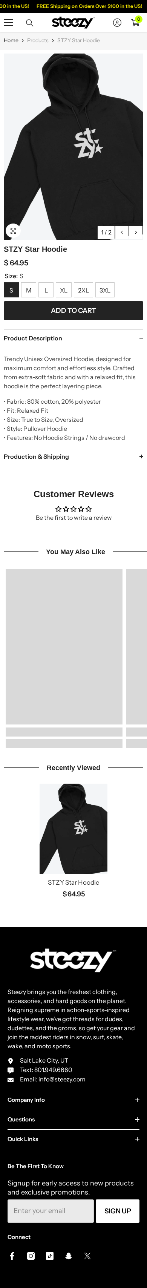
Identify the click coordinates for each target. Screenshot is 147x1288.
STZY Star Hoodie (74, 882)
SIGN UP (117, 1211)
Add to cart (73, 310)
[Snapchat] (68, 1256)
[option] (73, 146)
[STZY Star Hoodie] (73, 829)
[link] (64, 732)
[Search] (29, 23)
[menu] (8, 22)
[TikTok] (49, 1256)
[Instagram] (30, 1256)
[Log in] (117, 22)
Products (38, 40)
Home (11, 40)
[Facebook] (12, 1256)
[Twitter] (87, 1256)
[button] (122, 232)
